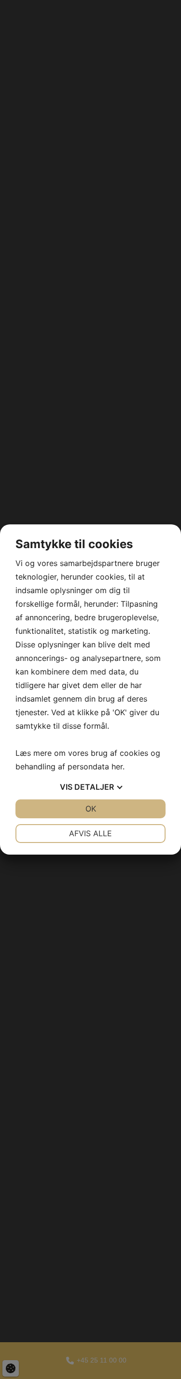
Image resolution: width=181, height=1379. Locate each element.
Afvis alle (90, 833)
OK (90, 808)
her (117, 766)
